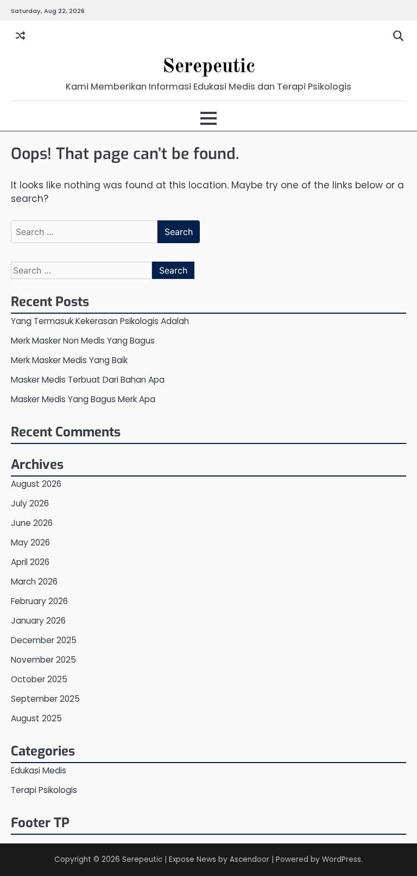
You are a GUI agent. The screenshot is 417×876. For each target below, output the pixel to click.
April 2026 (30, 562)
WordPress (341, 859)
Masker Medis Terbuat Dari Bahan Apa (88, 379)
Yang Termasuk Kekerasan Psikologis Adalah (100, 321)
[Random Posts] (20, 36)
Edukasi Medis (38, 770)
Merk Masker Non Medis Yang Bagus (83, 340)
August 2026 (36, 484)
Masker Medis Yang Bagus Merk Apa (83, 399)
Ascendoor (249, 859)
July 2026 (30, 503)
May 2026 (30, 542)
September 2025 (45, 698)
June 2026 (32, 523)
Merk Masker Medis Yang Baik (69, 360)
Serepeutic (208, 67)
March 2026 (34, 581)
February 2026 (39, 601)
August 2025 (36, 718)
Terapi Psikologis (44, 790)
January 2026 (38, 620)
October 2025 (39, 679)
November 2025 (43, 659)
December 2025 (44, 640)
